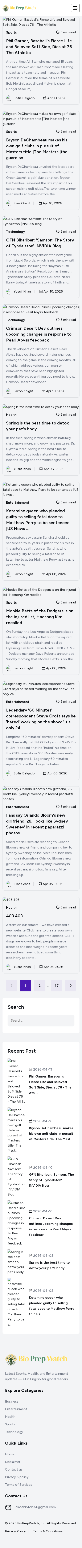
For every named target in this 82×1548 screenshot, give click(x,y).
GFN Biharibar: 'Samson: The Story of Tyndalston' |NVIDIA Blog (40, 242)
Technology (15, 231)
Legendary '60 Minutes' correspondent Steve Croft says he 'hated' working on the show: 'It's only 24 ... (41, 719)
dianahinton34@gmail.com (36, 1507)
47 (56, 986)
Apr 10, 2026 (52, 203)
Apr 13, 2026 (56, 98)
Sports (11, 32)
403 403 (14, 915)
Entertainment (17, 502)
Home (10, 1454)
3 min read (68, 32)
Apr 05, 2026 (52, 884)
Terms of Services (18, 1485)
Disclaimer (12, 1462)
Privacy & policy (16, 1477)
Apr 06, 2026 (55, 668)
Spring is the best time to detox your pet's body (37, 425)
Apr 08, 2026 (53, 469)
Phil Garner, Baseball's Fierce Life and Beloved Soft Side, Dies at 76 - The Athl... (50, 1084)
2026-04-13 (42, 1069)
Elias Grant (22, 203)
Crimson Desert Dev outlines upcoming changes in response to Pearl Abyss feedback (38, 334)
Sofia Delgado (24, 98)
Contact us (13, 1469)
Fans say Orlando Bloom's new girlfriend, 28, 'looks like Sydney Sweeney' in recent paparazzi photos (37, 824)
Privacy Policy (15, 1531)
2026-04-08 (42, 1256)
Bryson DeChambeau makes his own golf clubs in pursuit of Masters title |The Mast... (51, 1133)
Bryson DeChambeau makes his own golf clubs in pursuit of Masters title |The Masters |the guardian (36, 148)
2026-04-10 (42, 1121)
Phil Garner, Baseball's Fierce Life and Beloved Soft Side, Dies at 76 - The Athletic (40, 46)
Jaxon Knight (23, 391)
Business (12, 1401)
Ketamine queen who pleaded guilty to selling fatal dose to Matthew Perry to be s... (51, 1306)
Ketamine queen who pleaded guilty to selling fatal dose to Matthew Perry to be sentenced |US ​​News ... (38, 519)
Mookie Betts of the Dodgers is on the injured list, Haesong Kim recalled (39, 616)
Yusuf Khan (22, 291)
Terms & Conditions (48, 1531)
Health (11, 414)
